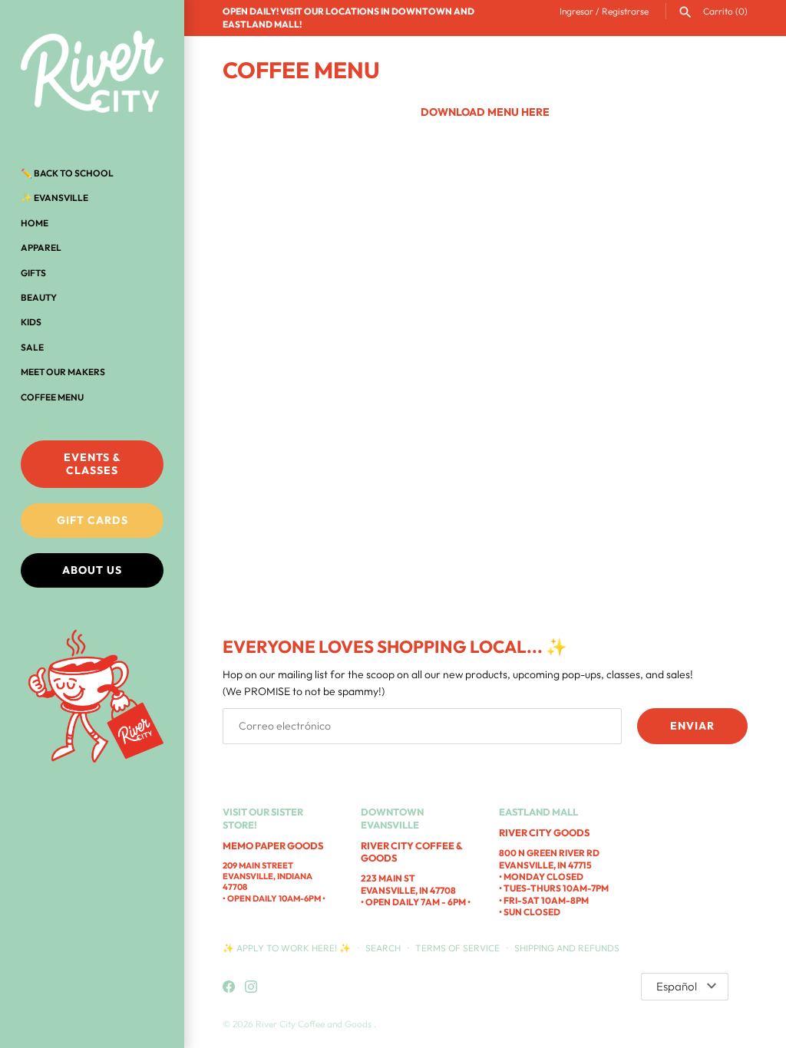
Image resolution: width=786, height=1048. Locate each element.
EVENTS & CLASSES (92, 463)
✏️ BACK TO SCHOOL (67, 173)
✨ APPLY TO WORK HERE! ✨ (288, 948)
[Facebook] (229, 987)
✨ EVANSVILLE (54, 197)
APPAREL (41, 247)
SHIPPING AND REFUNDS (566, 948)
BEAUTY (39, 297)
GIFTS (33, 272)
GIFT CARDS (92, 520)
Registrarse (625, 11)
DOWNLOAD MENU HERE (485, 112)
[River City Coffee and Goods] (92, 73)
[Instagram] (251, 987)
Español (676, 986)
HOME (34, 223)
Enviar (692, 726)
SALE (32, 347)
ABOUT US (92, 570)
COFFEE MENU (52, 397)
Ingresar (576, 11)
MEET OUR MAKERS (63, 371)
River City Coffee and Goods (315, 1024)
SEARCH (383, 948)
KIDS (31, 322)
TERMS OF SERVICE (457, 948)
